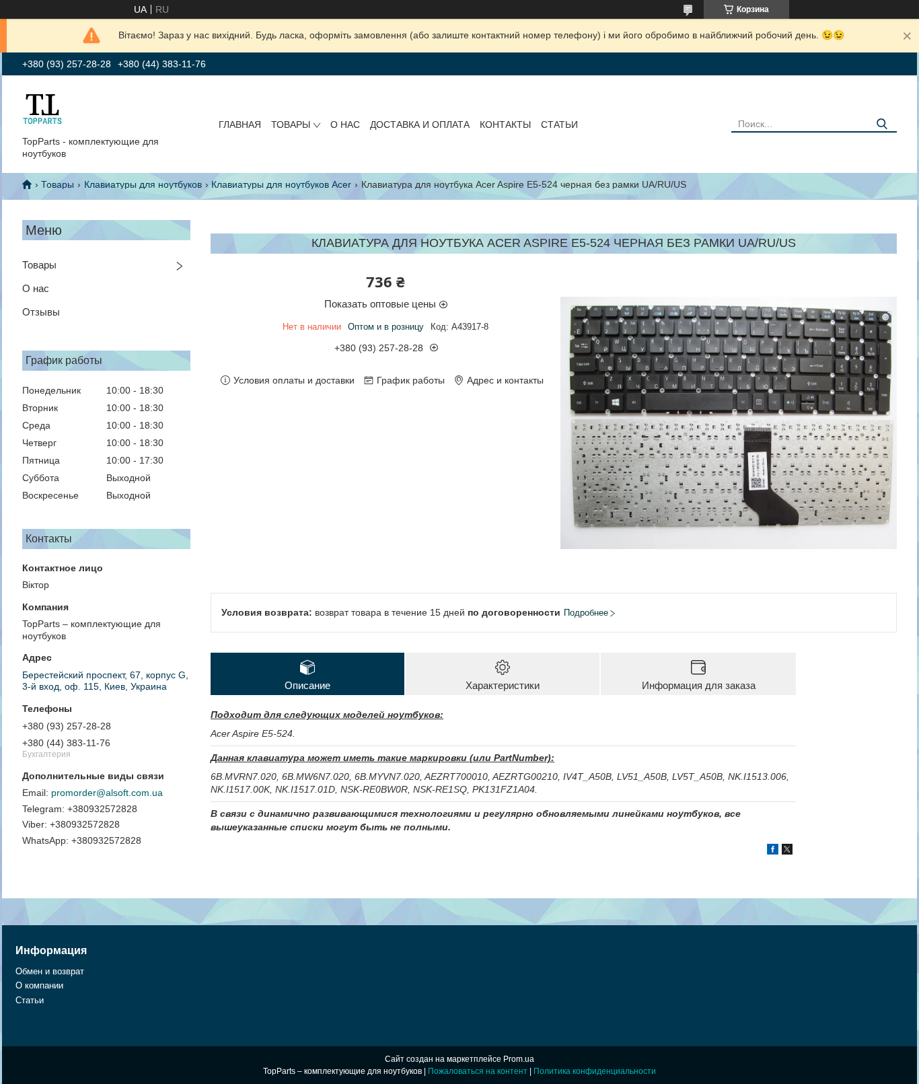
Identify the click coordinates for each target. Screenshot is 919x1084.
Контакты (505, 124)
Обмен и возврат (49, 971)
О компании (39, 985)
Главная (240, 124)
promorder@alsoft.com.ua (107, 792)
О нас (345, 124)
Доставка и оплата (420, 124)
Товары (290, 124)
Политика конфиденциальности (595, 1071)
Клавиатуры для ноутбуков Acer (281, 184)
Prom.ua (518, 1059)
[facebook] (772, 851)
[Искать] (882, 124)
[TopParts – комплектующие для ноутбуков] (42, 108)
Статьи (559, 124)
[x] (787, 851)
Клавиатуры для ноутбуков (143, 184)
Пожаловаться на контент (477, 1071)
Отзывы (41, 312)
